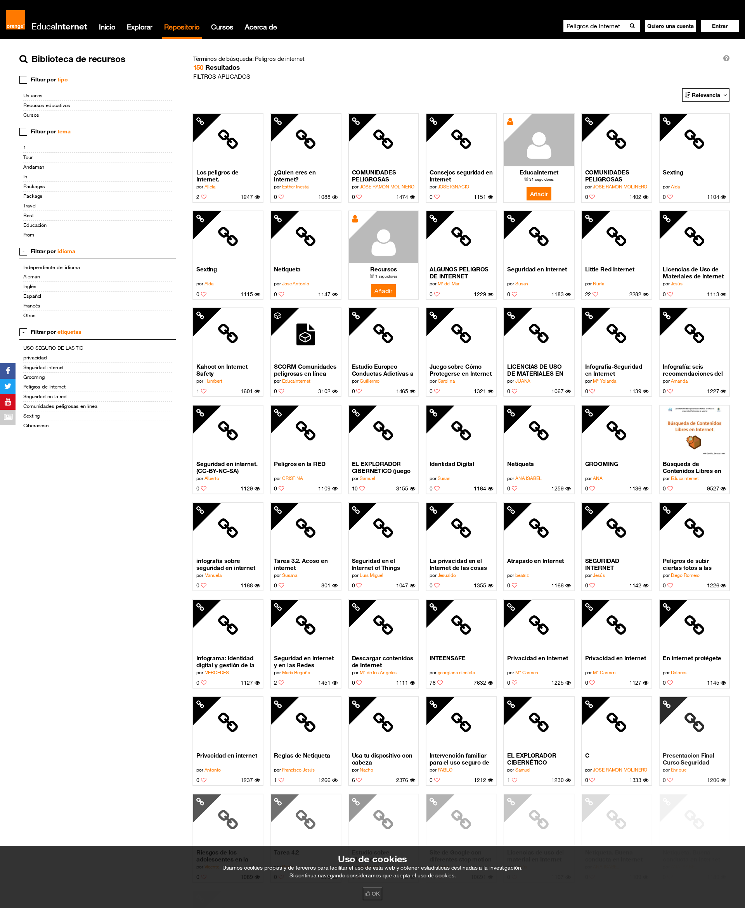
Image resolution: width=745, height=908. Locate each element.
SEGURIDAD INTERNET (602, 564)
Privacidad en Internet (537, 657)
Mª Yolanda (604, 381)
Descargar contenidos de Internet (382, 661)
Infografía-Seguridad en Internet (613, 370)
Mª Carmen (526, 672)
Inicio (107, 26)
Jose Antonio (295, 283)
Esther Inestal (296, 186)
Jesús (677, 283)
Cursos (222, 26)
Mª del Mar (448, 283)
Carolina (446, 381)
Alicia (209, 186)
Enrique (678, 769)
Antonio (212, 769)
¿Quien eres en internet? (295, 176)
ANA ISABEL (528, 478)
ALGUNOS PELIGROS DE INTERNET (459, 273)
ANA (598, 478)
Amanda (679, 381)
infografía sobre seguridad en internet (225, 564)
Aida (675, 186)
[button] (719, 26)
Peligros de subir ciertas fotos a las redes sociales (687, 564)
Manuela (213, 575)
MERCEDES (216, 672)
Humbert (213, 381)
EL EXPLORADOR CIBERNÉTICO (531, 759)
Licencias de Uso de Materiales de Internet (693, 273)
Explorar (139, 26)
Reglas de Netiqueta (302, 755)
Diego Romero (685, 575)
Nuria (598, 283)
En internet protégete (692, 657)
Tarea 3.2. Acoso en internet (300, 564)
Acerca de (261, 26)
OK (374, 893)
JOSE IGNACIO (454, 186)
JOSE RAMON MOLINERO (387, 186)
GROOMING (601, 463)
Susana (289, 575)
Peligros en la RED (299, 463)
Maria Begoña (296, 672)
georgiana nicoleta (456, 672)
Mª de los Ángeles (378, 672)
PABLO (445, 769)
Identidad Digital (452, 463)
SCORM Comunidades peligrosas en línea (305, 370)
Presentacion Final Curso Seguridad (688, 759)
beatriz (522, 575)
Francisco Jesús (298, 769)
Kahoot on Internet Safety (222, 370)
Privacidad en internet (226, 755)
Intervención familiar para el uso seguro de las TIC (459, 759)
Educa (59, 26)
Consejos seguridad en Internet (461, 176)
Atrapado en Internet (535, 560)
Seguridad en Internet (537, 269)
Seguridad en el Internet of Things (376, 564)
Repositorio (181, 26)
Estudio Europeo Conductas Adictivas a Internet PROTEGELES (383, 370)
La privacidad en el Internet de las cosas (458, 564)
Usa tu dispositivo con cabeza (382, 759)
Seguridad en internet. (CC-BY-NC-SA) (227, 467)
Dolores (678, 672)
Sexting (673, 172)
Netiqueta (287, 269)
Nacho (366, 769)
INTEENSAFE (448, 657)
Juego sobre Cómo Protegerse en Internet (461, 370)
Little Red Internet (609, 269)
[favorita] (203, 196)
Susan (521, 283)
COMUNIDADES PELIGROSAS (374, 176)
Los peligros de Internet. (217, 176)
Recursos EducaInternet (383, 269)
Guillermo (369, 381)
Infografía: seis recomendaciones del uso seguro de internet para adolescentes (694, 370)
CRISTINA (292, 478)
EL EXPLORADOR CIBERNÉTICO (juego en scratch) (381, 467)
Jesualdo (447, 575)
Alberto (211, 478)
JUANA (523, 381)
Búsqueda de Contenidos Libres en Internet (692, 467)
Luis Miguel (371, 575)
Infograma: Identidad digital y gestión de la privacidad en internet (226, 661)
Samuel (367, 478)
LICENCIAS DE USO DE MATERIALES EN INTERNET (535, 370)
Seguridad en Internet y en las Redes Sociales (304, 661)
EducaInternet (539, 172)
